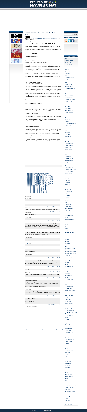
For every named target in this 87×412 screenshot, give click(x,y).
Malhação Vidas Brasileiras (70, 251)
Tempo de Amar (68, 374)
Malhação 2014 (68, 243)
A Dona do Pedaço (69, 60)
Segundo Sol (67, 365)
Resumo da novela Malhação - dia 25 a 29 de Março (40, 34)
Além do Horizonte (69, 95)
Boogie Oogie (68, 136)
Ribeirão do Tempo (69, 350)
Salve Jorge (67, 358)
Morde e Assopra (68, 275)
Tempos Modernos (69, 376)
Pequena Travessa (69, 324)
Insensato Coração (69, 215)
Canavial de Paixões (69, 145)
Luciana (27, 243)
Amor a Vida (67, 106)
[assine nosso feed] (65, 41)
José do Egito (68, 226)
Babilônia (67, 127)
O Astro (66, 282)
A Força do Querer (69, 66)
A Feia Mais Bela (68, 64)
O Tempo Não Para (69, 305)
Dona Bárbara (68, 178)
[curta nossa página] (72, 41)
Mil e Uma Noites (68, 271)
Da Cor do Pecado (69, 171)
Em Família (67, 182)
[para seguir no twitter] (69, 41)
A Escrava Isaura (68, 62)
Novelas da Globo (46, 38)
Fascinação (67, 195)
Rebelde (67, 343)
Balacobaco (67, 128)
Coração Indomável (69, 160)
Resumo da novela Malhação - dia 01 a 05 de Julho (36, 185)
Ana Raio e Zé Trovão (69, 114)
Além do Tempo (68, 97)
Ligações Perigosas (69, 234)
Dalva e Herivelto (68, 173)
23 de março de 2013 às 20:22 (53, 211)
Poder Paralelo (68, 326)
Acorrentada (67, 90)
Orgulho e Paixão (68, 308)
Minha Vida (67, 273)
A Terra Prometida (68, 80)
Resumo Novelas (54, 38)
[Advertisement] (43, 22)
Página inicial (43, 329)
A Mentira (67, 75)
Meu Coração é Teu (69, 266)
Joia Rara (67, 224)
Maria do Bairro (68, 260)
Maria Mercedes (68, 258)
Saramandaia (68, 363)
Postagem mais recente (29, 329)
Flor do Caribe (68, 200)
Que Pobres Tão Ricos (69, 339)
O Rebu (66, 297)
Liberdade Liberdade (69, 232)
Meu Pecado (67, 268)
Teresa (66, 378)
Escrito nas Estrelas (69, 186)
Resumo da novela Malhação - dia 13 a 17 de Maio (36, 192)
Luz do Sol (67, 235)
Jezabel (66, 223)
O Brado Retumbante (69, 284)
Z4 (65, 402)
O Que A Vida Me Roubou (70, 295)
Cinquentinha (68, 156)
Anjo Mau (67, 115)
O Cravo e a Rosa (68, 288)
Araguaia (67, 121)
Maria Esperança (68, 257)
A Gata (66, 67)
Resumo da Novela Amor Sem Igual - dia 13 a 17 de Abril (37, 182)
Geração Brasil (68, 204)
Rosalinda (67, 354)
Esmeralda (67, 187)
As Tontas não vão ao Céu (70, 123)
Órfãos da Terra (68, 404)
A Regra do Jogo (68, 79)
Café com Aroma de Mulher (70, 138)
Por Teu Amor (68, 330)
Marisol (66, 264)
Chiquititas (67, 154)
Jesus (66, 221)
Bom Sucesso (68, 134)
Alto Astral (67, 93)
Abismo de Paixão (68, 86)
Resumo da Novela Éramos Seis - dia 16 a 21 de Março (37, 173)
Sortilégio (67, 372)
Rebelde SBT (68, 345)
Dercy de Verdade (68, 175)
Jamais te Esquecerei (69, 219)
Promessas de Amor (69, 332)
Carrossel (67, 151)
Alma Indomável (68, 91)
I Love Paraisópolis (69, 211)
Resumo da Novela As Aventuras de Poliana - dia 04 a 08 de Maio (39, 177)
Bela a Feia (67, 130)
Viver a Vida (67, 400)
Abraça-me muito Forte (70, 88)
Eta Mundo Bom (68, 191)
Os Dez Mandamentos (69, 310)
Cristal (66, 165)
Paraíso (66, 317)
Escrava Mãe (68, 184)
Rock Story (67, 352)
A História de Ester (69, 69)
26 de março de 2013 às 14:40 (53, 271)
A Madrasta (67, 73)
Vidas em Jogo (68, 396)
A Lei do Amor (68, 71)
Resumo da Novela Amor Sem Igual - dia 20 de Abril (36, 180)
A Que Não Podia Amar (70, 77)
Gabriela (67, 202)
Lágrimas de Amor (69, 237)
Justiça (66, 228)
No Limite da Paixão (69, 279)
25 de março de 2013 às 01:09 (53, 246)
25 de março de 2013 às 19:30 (53, 266)
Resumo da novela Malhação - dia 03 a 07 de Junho (37, 189)
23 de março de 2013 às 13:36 (53, 201)
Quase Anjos (67, 337)
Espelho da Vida (68, 189)
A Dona (66, 58)
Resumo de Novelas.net (40, 410)
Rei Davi (67, 346)
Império (66, 213)
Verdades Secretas (69, 393)
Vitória (66, 398)
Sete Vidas (67, 367)
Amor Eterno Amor (69, 103)
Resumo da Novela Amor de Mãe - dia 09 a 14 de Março (37, 174)
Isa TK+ (66, 217)
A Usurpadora (68, 82)
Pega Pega (67, 322)
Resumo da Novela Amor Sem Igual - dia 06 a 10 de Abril (37, 184)
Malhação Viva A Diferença (70, 253)
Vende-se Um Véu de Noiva (70, 391)
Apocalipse (67, 117)
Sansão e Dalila (68, 361)
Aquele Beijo (67, 119)
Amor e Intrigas (68, 108)
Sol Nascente (68, 370)
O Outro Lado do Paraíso (70, 290)
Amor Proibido (68, 104)
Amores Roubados (69, 112)
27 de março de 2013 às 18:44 (53, 277)
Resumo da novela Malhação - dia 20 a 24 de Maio (36, 191)
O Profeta (67, 293)
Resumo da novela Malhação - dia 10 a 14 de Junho (37, 188)
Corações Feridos (68, 162)
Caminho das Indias (69, 143)
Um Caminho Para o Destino (71, 385)
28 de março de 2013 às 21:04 (53, 295)
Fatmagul (67, 197)
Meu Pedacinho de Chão (70, 269)
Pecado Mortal (68, 321)
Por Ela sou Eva (68, 328)
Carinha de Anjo (68, 149)
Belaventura (67, 132)
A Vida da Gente (68, 84)
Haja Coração (68, 210)
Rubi (66, 356)
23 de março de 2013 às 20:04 (53, 206)
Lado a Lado (67, 230)
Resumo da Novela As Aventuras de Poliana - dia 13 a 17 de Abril (39, 181)
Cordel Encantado (68, 163)
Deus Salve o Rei (68, 176)
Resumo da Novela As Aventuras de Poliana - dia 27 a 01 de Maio (39, 178)
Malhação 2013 (68, 241)
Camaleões (67, 141)
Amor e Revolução (69, 110)
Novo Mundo (67, 281)
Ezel (66, 193)
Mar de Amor (67, 255)
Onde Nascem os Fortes (70, 306)
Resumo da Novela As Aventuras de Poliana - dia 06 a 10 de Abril (39, 183)
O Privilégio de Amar (69, 292)
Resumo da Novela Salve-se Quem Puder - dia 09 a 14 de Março (39, 175)
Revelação (67, 348)
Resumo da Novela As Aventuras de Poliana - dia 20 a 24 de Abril (39, 179)
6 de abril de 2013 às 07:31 (54, 304)
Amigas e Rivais (68, 101)
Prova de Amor (68, 334)
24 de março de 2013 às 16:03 (53, 229)
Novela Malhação (38, 38)
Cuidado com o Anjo (69, 167)
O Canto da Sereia (69, 286)
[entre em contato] (75, 41)
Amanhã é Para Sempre (70, 99)
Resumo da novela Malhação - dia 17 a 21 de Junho (37, 187)
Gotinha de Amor (68, 206)
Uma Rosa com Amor (69, 387)
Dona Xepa (67, 180)
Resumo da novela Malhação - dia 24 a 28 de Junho (37, 186)
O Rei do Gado (68, 299)
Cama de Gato (68, 139)
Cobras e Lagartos (69, 158)
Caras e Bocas (68, 147)
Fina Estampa (68, 199)
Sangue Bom (67, 359)
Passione (67, 319)
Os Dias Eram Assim (69, 315)
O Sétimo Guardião (69, 303)
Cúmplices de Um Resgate (70, 169)
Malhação (33, 38)
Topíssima (67, 382)
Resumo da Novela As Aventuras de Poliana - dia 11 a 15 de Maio (39, 176)
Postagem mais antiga (58, 329)
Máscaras (67, 277)
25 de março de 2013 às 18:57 (53, 257)
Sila (66, 369)
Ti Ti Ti (66, 380)
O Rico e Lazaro (68, 301)
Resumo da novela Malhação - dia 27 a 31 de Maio (36, 190)
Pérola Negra (68, 335)
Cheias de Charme (69, 152)
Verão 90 (67, 394)
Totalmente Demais (69, 383)
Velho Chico (67, 389)
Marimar (67, 262)
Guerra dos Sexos (69, 208)
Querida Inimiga (68, 341)
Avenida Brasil (68, 125)
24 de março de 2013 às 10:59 (53, 220)
